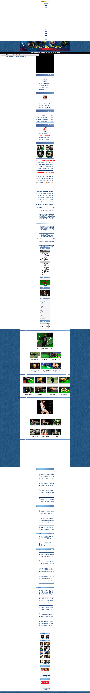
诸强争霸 (42, 52)
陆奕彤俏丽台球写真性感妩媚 (44, 137)
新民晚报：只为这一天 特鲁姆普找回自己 (45, 538)
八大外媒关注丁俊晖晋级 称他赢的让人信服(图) (46, 217)
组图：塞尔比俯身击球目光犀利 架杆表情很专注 (46, 233)
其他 (41, 307)
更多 (42, 249)
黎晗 (40, 105)
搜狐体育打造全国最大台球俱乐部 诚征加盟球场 (44, 204)
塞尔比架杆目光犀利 (64, 394)
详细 (52, 115)
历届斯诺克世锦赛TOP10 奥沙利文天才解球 (45, 348)
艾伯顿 (45, 654)
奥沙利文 (7, 56)
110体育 (44, 688)
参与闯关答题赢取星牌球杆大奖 (44, 133)
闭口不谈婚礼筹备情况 (50, 162)
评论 (47, 52)
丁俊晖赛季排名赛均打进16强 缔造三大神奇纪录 (45, 197)
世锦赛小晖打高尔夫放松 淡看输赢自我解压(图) (46, 214)
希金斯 (42, 303)
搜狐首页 (46, 3)
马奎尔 (21, 56)
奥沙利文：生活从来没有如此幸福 (44, 103)
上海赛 (47, 676)
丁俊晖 (35, 52)
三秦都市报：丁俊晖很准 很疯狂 (44, 537)
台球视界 (46, 689)
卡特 (41, 663)
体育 (46, 7)
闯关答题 (40, 85)
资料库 (44, 87)
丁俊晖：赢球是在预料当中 (48, 193)
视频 (51, 191)
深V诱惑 (40, 157)
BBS (46, 35)
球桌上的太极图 (49, 157)
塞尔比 (18, 56)
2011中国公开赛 (46, 672)
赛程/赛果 (52, 52)
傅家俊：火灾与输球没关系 (42, 162)
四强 (41, 314)
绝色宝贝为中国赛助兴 (40, 150)
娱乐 (46, 11)
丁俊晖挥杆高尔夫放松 (40, 191)
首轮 (41, 310)
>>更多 (66, 374)
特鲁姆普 (45, 663)
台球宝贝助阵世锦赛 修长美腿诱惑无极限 (45, 415)
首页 (31, 52)
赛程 (41, 83)
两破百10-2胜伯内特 (41, 193)
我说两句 (46, 37)
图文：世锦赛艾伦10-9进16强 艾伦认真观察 (46, 590)
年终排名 (46, 85)
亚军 (41, 315)
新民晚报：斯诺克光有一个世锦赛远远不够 (46, 536)
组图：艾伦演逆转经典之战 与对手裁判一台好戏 (46, 229)
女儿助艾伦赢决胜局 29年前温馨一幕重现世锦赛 (46, 226)
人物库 (46, 87)
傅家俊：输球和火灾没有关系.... (43, 117)
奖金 (48, 87)
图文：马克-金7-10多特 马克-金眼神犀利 (45, 628)
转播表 (49, 52)
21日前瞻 (37, 201)
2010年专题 (41, 87)
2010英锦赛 (45, 675)
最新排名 (43, 85)
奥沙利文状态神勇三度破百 (42, 182)
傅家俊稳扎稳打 (49, 182)
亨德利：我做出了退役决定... (42, 121)
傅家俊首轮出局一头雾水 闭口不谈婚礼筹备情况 (46, 241)
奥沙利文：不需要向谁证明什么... (43, 119)
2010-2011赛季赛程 (45, 83)
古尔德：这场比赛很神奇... (42, 115)
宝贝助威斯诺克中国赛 (49, 150)
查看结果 (43, 318)
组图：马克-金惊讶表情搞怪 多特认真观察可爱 (46, 236)
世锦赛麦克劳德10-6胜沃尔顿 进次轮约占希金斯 (45, 178)
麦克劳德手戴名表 (28, 394)
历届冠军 (40, 89)
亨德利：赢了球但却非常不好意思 (44, 107)
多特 (48, 650)
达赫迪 (48, 663)
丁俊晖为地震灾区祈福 (45, 105)
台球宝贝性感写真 (34, 427)
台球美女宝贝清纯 (45, 436)
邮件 (46, 31)
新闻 (46, 5)
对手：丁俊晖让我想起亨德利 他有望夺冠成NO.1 (45, 195)
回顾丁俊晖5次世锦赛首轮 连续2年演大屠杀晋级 (45, 199)
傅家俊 (10, 56)
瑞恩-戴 (48, 654)
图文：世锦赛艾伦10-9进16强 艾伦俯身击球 (46, 593)
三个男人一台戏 (40, 394)
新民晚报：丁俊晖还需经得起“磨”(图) (45, 542)
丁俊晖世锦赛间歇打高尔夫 (35, 359)
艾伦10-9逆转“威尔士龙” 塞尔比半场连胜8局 (46, 568)
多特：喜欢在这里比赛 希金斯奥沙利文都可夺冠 (45, 180)
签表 (55, 52)
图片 (45, 52)
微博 (46, 29)
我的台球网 (48, 688)
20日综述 (41, 201)
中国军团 (38, 52)
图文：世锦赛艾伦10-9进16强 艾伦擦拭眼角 (46, 592)
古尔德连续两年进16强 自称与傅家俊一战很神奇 (46, 227)
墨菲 (45, 650)
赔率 (49, 201)
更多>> (54, 207)
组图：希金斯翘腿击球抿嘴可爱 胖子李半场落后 (46, 235)
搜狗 (46, 39)
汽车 (46, 18)
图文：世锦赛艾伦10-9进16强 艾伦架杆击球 (46, 591)
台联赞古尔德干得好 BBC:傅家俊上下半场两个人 (45, 170)
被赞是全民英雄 (47, 191)
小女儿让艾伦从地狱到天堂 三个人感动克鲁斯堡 (45, 176)
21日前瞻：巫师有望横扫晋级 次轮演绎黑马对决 (46, 230)
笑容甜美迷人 (45, 427)
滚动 (33, 52)
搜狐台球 (58, 52)
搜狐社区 (45, 131)
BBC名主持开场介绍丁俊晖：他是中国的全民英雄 (47, 216)
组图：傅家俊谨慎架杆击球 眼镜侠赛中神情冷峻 (45, 166)
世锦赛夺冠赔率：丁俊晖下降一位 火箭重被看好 (46, 215)
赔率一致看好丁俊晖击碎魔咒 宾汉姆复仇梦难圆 (46, 210)
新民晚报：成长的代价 (42, 543)
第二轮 (42, 311)
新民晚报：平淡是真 (42, 545)
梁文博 (13, 56)
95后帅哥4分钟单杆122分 (45, 359)
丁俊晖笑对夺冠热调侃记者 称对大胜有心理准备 (46, 218)
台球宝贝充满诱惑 (34, 436)
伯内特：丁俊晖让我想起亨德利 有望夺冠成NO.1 (46, 221)
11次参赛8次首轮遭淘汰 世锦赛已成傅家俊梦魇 (45, 168)
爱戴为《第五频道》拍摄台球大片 (44, 139)
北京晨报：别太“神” (42, 544)
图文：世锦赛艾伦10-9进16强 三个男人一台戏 (46, 597)
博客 (46, 33)
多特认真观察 (52, 394)
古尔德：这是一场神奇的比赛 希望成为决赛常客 (45, 164)
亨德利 (16, 56)
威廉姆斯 (24, 56)
